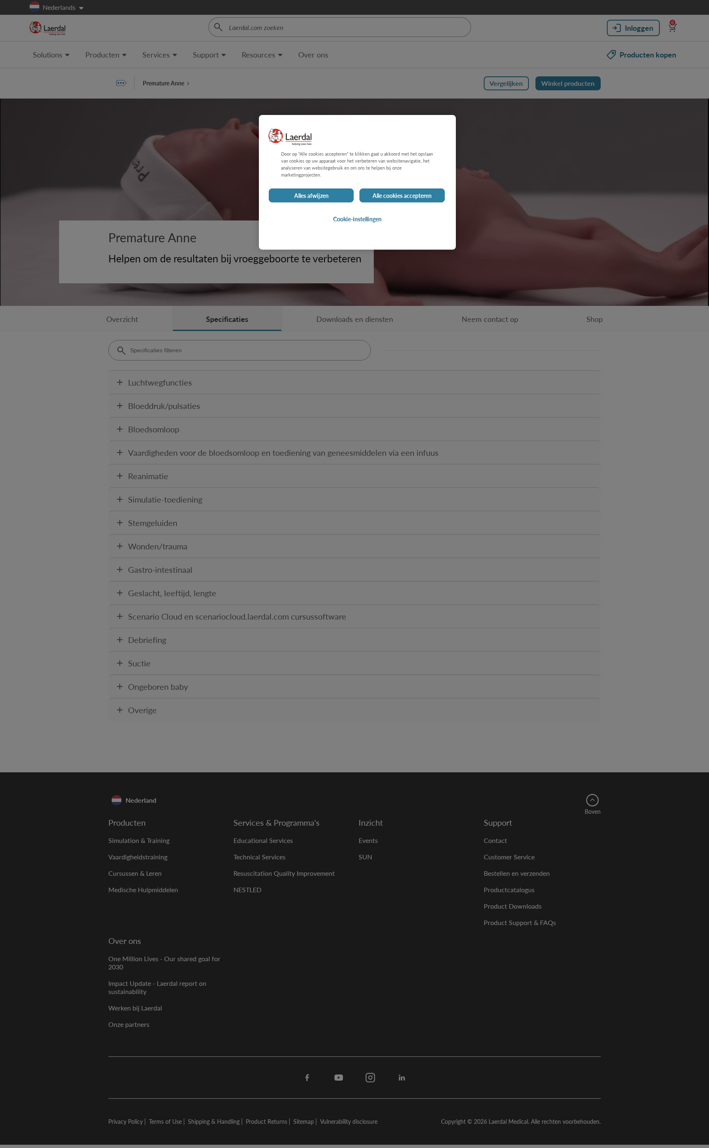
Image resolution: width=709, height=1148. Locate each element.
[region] (357, 182)
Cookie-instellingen (357, 219)
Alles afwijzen (311, 195)
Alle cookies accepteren (402, 195)
